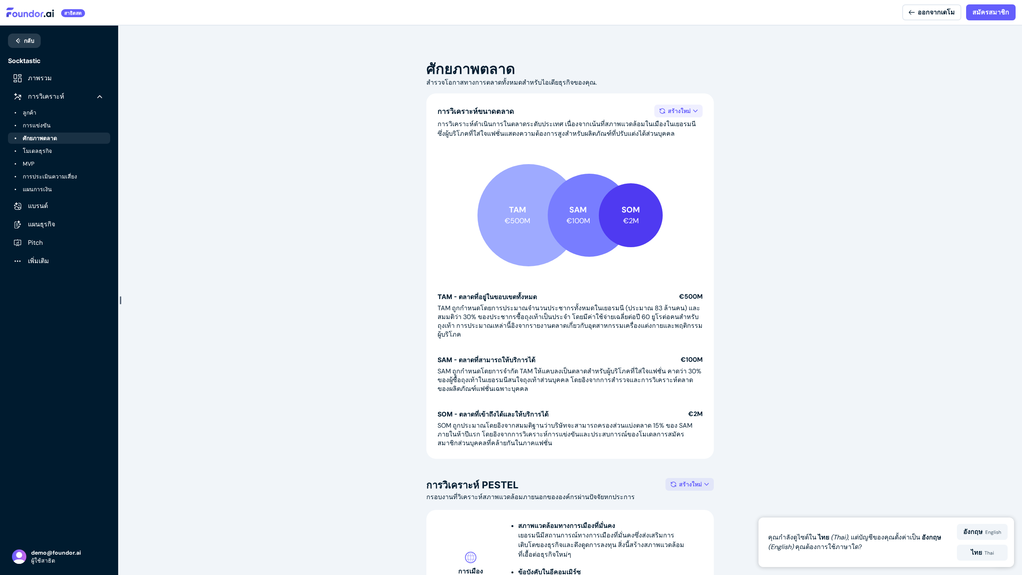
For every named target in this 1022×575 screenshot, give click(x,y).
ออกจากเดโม (936, 12)
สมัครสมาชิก (990, 12)
